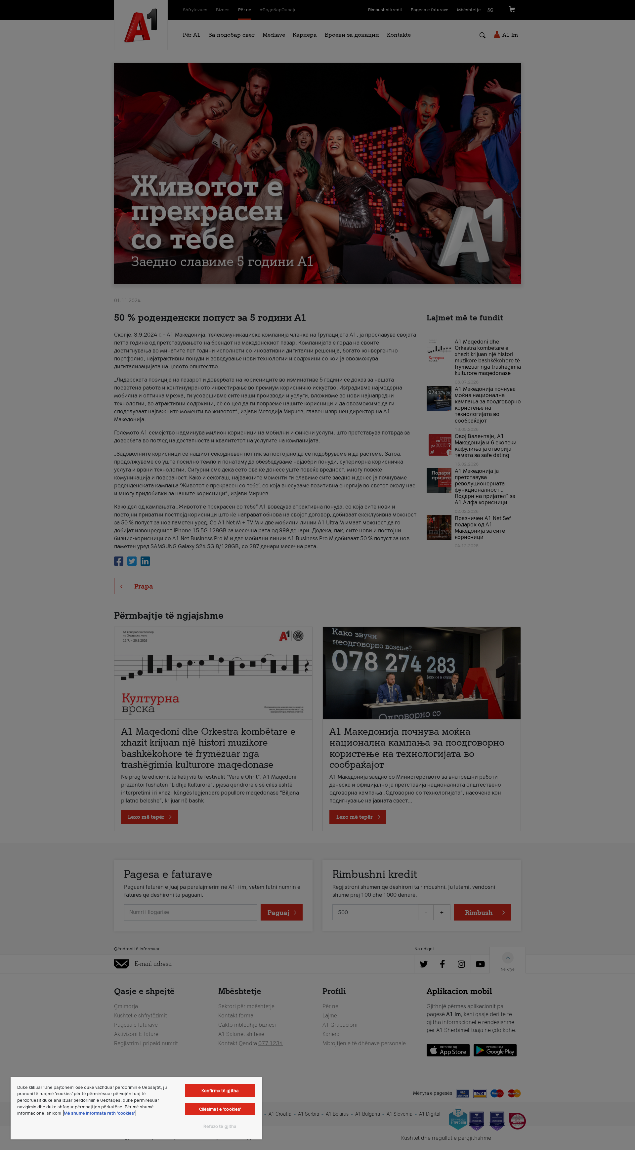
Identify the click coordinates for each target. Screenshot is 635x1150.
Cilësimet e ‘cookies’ (220, 1109)
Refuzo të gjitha (219, 1126)
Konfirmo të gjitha (220, 1090)
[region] (136, 1108)
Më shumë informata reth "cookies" (99, 1113)
